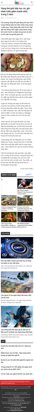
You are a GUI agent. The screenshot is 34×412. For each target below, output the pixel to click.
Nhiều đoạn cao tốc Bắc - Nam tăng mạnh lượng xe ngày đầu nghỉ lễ (16, 354)
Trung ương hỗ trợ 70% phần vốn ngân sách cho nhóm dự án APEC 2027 (16, 368)
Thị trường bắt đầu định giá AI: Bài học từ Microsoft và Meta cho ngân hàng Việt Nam (16, 331)
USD (9, 48)
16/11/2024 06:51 (12, 17)
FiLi (30, 386)
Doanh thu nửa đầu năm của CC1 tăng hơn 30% (16, 347)
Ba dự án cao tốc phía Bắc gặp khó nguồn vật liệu (17, 361)
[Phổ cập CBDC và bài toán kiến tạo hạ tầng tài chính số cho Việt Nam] (17, 247)
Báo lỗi (4, 17)
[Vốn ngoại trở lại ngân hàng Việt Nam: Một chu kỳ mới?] (17, 282)
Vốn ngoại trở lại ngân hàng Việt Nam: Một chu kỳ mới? (16, 296)
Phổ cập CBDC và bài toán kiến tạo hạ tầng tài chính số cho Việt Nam (16, 262)
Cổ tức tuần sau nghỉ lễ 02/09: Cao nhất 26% (17, 374)
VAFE (13, 383)
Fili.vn (25, 393)
